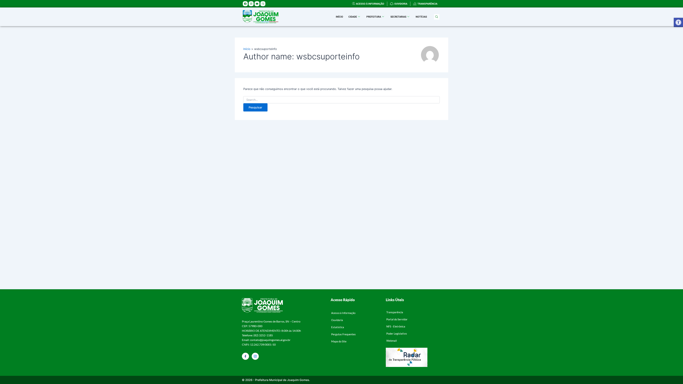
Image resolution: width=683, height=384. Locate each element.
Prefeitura (373, 16)
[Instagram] (255, 356)
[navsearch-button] (436, 17)
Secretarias (398, 16)
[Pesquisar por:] (341, 99)
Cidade (352, 16)
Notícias (421, 16)
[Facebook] (245, 356)
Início (339, 16)
